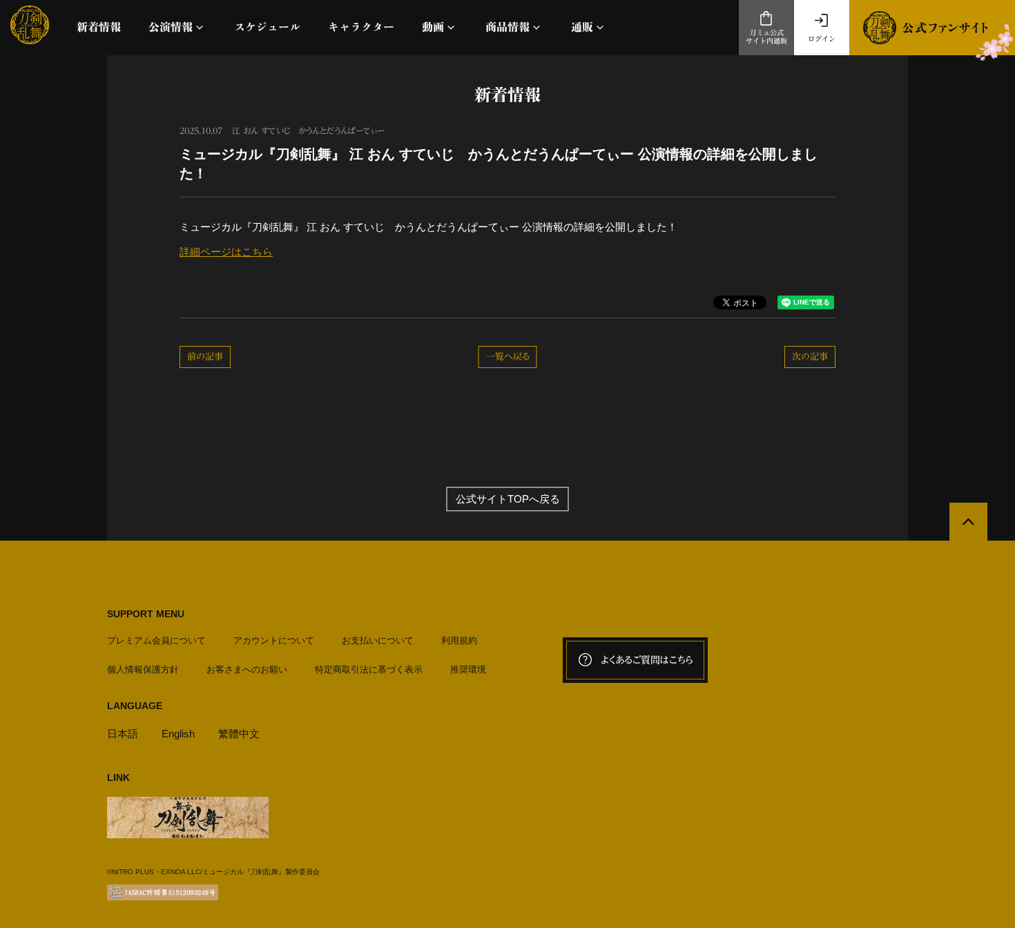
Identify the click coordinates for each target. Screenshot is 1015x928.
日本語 (122, 734)
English (178, 734)
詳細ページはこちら (226, 252)
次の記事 (810, 356)
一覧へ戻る (508, 356)
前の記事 (205, 356)
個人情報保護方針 (143, 669)
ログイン (821, 38)
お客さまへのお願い (246, 669)
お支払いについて (378, 640)
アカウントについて (273, 640)
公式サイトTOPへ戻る (508, 499)
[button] (177, 27)
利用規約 (459, 640)
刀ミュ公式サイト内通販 (766, 37)
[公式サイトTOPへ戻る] (968, 522)
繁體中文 (239, 734)
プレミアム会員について (156, 640)
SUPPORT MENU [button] (145, 613)
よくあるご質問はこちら (647, 660)
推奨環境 (468, 669)
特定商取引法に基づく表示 (369, 669)
